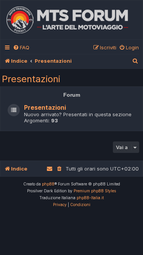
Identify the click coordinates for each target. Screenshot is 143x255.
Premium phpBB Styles (95, 190)
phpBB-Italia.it (90, 197)
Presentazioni (31, 78)
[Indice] (71, 19)
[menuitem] (21, 47)
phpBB (48, 184)
